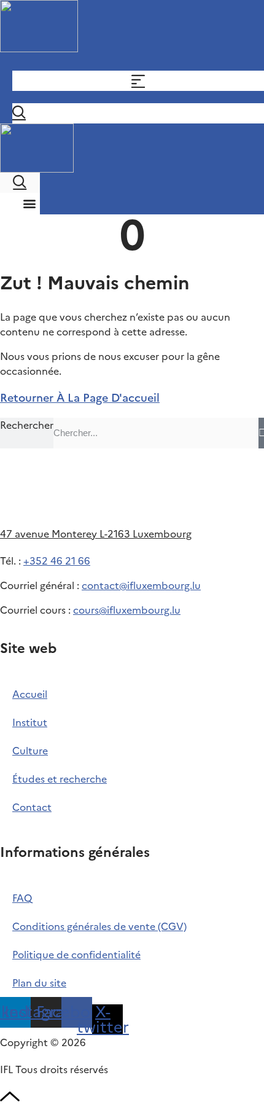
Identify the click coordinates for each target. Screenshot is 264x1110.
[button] (30, 203)
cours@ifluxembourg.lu (127, 610)
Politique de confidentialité (76, 954)
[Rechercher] (261, 433)
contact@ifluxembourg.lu (141, 585)
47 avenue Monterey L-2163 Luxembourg (96, 533)
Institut (29, 722)
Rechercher (26, 425)
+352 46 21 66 (56, 560)
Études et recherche (59, 779)
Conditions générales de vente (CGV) (99, 926)
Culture (30, 750)
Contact (32, 807)
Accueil (29, 694)
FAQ (22, 898)
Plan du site (39, 982)
